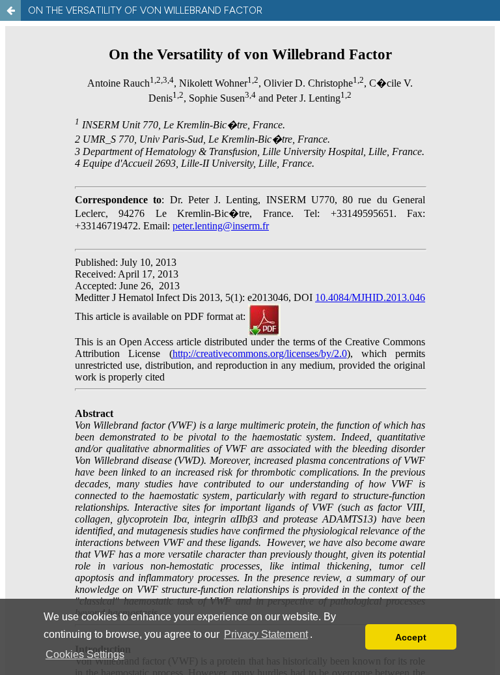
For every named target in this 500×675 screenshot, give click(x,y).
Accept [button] (410, 637)
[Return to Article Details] (10, 10)
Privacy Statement (266, 634)
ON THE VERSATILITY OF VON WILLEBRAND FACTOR (145, 10)
